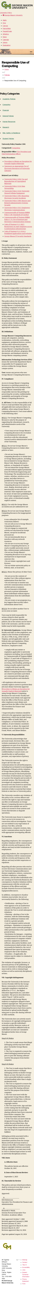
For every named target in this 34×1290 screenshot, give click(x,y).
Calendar (6, 40)
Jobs (23, 1270)
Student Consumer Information (25, 1274)
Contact (24, 1262)
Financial (6, 110)
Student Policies (8, 138)
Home (6, 69)
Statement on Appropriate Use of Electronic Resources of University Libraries (17, 168)
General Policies (8, 116)
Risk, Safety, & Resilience (11, 133)
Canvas (5, 26)
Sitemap (24, 1260)
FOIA (23, 1284)
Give (4, 23)
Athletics (6, 34)
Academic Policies (9, 99)
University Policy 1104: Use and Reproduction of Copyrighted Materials (16, 181)
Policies (7, 75)
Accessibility (26, 1267)
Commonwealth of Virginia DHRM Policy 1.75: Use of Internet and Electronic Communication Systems (17, 219)
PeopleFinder (7, 31)
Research (6, 127)
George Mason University (13, 15)
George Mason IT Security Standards (17, 236)
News (5, 37)
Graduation (6, 45)
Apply (5, 20)
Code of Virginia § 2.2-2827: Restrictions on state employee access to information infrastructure (18, 226)
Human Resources (9, 122)
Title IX (24, 1265)
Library (5, 42)
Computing (6, 105)
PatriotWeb (7, 28)
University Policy (6, 13)
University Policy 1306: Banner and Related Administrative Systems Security (17, 203)
